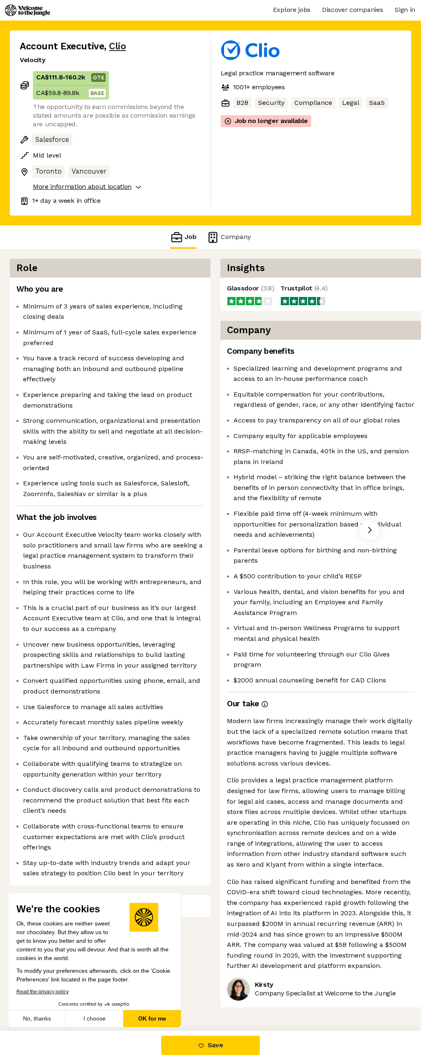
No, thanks (37, 1018)
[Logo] (27, 10)
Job (191, 237)
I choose (94, 1018)
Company (236, 237)
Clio (117, 46)
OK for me (152, 1018)
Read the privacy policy (42, 992)
